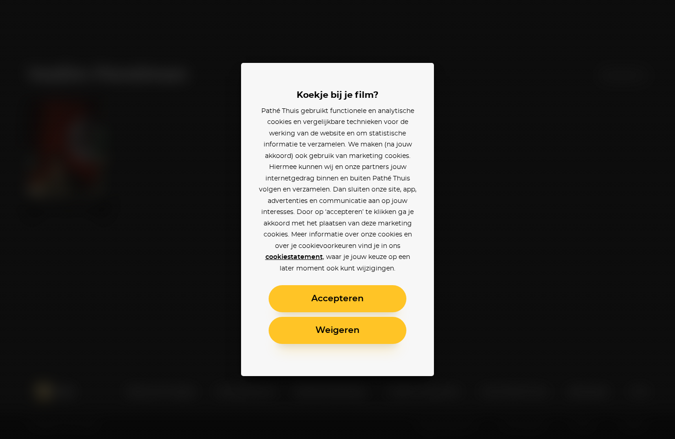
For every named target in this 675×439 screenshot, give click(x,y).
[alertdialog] (337, 219)
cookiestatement (294, 257)
